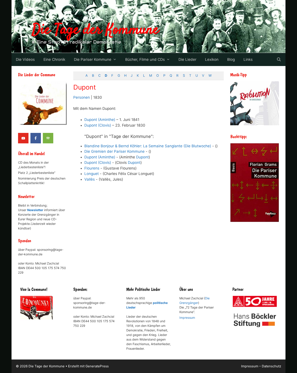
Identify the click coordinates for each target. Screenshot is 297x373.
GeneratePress (97, 366)
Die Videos (25, 59)
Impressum (187, 317)
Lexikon (212, 59)
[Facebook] (35, 138)
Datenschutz (271, 366)
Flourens (91, 168)
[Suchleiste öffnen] (278, 59)
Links (248, 59)
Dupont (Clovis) (97, 125)
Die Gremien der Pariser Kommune (114, 151)
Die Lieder (187, 59)
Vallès (89, 179)
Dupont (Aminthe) (99, 119)
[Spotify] (48, 138)
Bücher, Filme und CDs (145, 59)
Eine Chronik (54, 59)
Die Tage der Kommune (95, 30)
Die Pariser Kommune (92, 59)
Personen (81, 97)
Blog (231, 59)
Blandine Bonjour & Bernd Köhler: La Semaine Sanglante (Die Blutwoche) (147, 146)
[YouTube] (23, 138)
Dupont (142, 157)
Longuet (91, 173)
